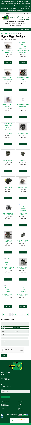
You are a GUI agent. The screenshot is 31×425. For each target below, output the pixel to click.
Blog (19, 407)
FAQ (19, 408)
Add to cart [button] (8, 62)
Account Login (3, 404)
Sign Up (5, 397)
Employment (20, 409)
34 (24, 314)
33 (22, 314)
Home (2, 33)
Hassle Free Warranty (5, 405)
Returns (2, 408)
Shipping (2, 407)
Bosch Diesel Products (11, 33)
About (19, 405)
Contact (19, 404)
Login (21, 29)
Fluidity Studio (23, 424)
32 (19, 314)
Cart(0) (28, 29)
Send (4, 355)
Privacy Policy (21, 411)
